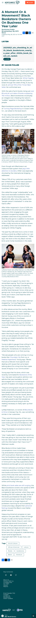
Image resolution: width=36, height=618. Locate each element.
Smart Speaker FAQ (9, 593)
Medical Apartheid (9, 359)
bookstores (20, 551)
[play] (3, 616)
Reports (5, 586)
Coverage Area (7, 582)
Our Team (6, 584)
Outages (5, 594)
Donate (30, 2)
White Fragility (28, 78)
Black (10, 554)
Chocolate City (15, 357)
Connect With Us (8, 581)
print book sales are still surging (19, 485)
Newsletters (6, 597)
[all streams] (34, 616)
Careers (5, 585)
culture (26, 547)
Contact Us (6, 596)
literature (19, 554)
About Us (6, 580)
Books (10, 551)
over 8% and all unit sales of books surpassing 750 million (18, 93)
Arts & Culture (12, 543)
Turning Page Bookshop (13, 109)
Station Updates (8, 598)
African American (14, 547)
